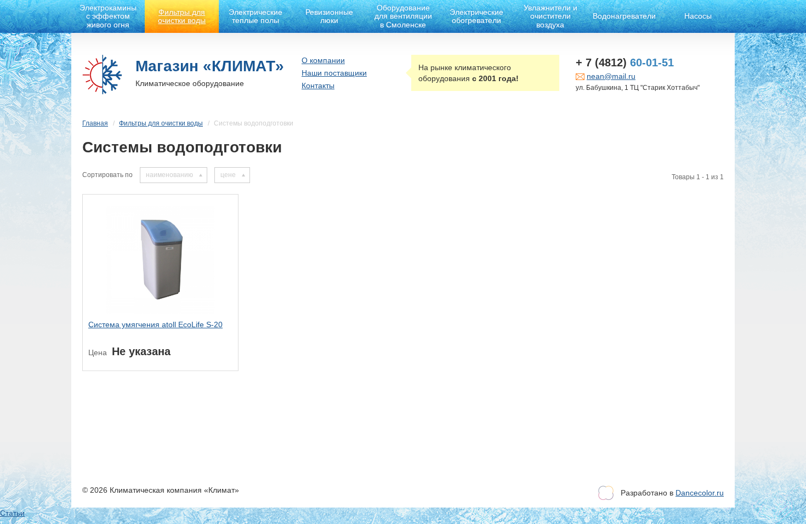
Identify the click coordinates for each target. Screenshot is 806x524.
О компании (323, 60)
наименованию (169, 175)
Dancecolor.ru (700, 492)
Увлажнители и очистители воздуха (550, 16)
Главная (95, 123)
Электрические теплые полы (255, 16)
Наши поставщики (334, 73)
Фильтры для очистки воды (182, 16)
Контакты (318, 85)
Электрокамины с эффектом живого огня (108, 16)
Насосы (698, 16)
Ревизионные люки (329, 16)
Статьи (12, 513)
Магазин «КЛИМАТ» (209, 66)
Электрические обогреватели (476, 16)
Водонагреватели (624, 16)
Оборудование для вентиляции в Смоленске (403, 16)
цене (228, 175)
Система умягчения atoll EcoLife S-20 (155, 324)
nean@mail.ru (611, 76)
